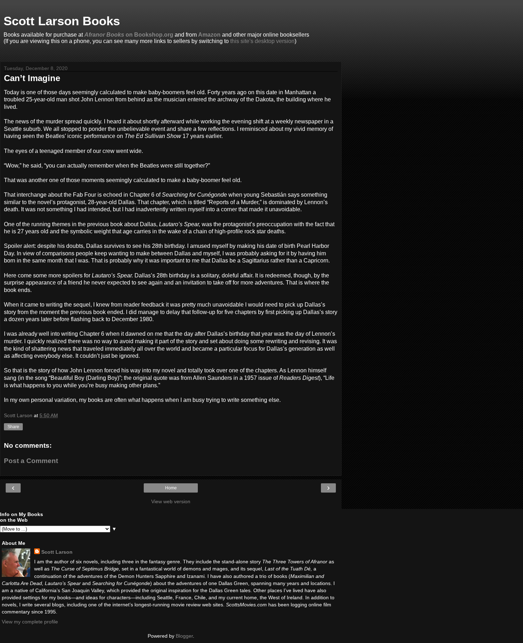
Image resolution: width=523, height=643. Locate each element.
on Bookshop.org (128, 35)
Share (13, 426)
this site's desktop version (262, 41)
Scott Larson (57, 552)
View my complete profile (30, 622)
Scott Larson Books (62, 21)
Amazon (209, 35)
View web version (170, 501)
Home (171, 487)
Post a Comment (31, 460)
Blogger (184, 636)
